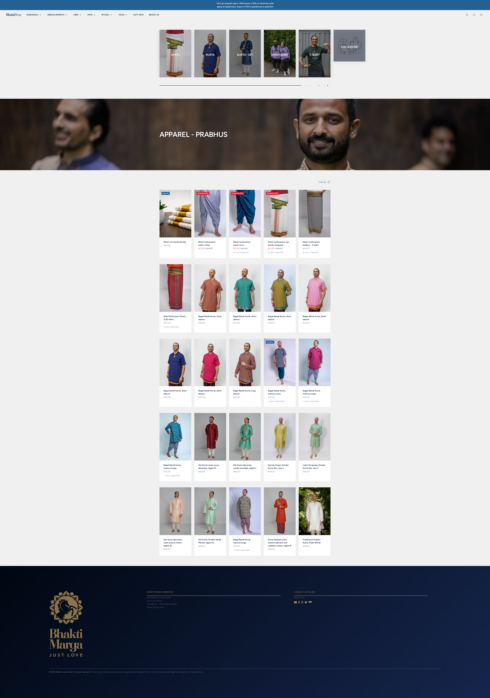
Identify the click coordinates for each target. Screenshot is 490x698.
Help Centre (299, 597)
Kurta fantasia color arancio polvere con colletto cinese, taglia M (279, 542)
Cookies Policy (197, 672)
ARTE (90, 15)
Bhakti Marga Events (155, 607)
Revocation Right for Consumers (174, 672)
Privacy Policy (96, 672)
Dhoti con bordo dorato (175, 242)
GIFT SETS (138, 15)
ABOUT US (154, 15)
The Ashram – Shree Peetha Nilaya (162, 604)
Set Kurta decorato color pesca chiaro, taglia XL (173, 542)
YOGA (121, 15)
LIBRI (75, 15)
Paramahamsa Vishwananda (158, 597)
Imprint (155, 672)
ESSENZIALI (32, 15)
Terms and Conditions (113, 672)
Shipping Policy (143, 672)
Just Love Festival (154, 601)
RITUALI (105, 15)
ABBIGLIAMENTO (55, 15)
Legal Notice (130, 672)
